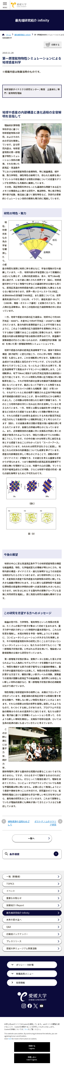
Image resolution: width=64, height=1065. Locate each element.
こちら (25, 1029)
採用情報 (20, 982)
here (9, 1038)
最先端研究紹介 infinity (22, 34)
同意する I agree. (32, 1047)
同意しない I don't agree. (32, 1058)
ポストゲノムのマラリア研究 (45, 823)
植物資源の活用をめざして (19, 823)
